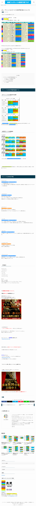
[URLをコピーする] (32, 401)
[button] (4, 401)
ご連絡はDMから (21, 503)
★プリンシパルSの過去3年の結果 (10, 78)
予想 (15, 502)
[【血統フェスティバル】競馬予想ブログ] (18, 2)
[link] (12, 426)
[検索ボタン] (34, 2)
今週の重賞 (8, 502)
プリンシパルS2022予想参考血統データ (10, 77)
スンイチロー (6, 419)
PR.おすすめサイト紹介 (15, 503)
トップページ (4, 502)
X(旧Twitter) (12, 502)
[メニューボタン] (2, 2)
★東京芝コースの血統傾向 (9, 79)
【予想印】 (7, 82)
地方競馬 (18, 502)
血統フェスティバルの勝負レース (24, 502)
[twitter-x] (14, 426)
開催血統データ (31, 502)
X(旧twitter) (3, 475)
